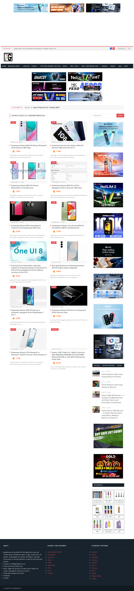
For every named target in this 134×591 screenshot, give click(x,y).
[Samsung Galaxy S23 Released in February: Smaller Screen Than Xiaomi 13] (28, 338)
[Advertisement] (67, 29)
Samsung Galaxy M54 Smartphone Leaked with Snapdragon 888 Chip (26, 226)
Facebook (6, 576)
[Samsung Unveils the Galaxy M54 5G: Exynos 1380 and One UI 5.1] (68, 131)
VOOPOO (51, 557)
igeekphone (17, 588)
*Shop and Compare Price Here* (13, 573)
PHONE (33, 66)
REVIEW (104, 66)
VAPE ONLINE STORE (55, 552)
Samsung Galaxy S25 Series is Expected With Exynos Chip (69, 311)
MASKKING (51, 565)
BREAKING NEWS (14, 66)
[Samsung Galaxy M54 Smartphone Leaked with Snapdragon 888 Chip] (28, 211)
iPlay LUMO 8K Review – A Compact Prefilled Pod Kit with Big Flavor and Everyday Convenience (113, 399)
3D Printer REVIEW (108, 365)
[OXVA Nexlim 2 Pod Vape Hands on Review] (96, 384)
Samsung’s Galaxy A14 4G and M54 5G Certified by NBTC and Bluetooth (68, 226)
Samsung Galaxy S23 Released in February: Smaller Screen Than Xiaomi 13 (28, 353)
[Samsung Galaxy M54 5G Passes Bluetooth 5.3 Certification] (28, 171)
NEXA (49, 563)
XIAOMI (119, 365)
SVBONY (94, 552)
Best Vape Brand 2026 (90, 66)
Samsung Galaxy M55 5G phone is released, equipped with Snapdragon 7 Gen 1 (27, 312)
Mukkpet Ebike (96, 576)
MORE (113, 66)
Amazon (26, 66)
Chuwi (94, 555)
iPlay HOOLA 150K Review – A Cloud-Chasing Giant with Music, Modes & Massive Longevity (112, 414)
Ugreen (94, 579)
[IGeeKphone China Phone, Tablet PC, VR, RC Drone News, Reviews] (8, 57)
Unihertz (94, 563)
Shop (126, 66)
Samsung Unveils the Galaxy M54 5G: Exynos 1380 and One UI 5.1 (68, 146)
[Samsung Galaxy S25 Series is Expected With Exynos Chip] (68, 296)
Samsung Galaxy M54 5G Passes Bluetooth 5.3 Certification (25, 186)
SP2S (49, 568)
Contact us (6, 564)
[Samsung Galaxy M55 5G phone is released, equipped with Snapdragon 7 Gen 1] (28, 296)
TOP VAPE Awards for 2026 (50, 66)
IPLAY (50, 571)
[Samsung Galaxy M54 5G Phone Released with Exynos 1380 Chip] (28, 131)
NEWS (13, 122)
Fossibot (94, 560)
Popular (97, 365)
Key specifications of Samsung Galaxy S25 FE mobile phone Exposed (68, 266)
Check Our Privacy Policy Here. (13, 566)
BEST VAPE (74, 66)
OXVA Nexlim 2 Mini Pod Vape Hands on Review (112, 375)
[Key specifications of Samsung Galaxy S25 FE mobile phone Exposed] (68, 251)
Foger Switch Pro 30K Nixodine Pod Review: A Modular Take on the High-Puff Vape (36, 48)
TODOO (50, 573)
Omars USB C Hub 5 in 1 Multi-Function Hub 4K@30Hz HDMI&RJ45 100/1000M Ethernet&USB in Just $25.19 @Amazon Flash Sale (68, 355)
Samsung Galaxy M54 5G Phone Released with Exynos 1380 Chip (28, 146)
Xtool (93, 571)
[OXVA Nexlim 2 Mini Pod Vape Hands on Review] (96, 373)
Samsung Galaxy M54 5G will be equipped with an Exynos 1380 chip (67, 186)
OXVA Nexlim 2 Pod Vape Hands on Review (112, 386)
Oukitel (94, 573)
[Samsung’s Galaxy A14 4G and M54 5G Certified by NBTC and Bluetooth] (68, 211)
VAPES (65, 66)
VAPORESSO (52, 555)
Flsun (93, 565)
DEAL (120, 66)
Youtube (6, 578)
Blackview (95, 557)
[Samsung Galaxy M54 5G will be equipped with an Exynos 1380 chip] (68, 171)
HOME (4, 66)
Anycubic (94, 568)
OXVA (49, 560)
